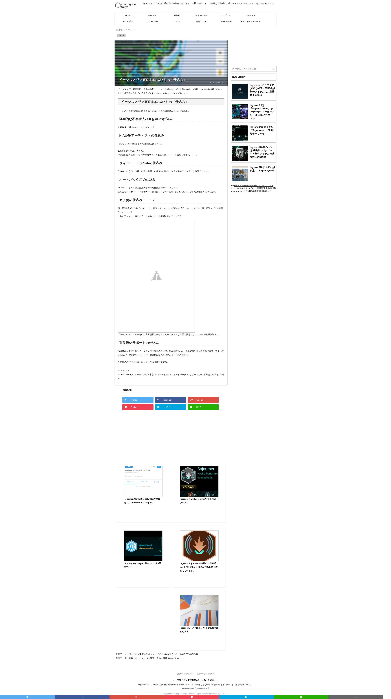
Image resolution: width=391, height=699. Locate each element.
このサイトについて (184, 674)
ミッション (250, 15)
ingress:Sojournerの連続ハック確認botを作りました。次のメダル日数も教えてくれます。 (199, 567)
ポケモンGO (152, 21)
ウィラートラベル (163, 374)
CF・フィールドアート (250, 21)
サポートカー (196, 374)
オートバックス (180, 374)
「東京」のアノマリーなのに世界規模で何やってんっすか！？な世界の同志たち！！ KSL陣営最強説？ (167, 334)
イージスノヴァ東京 (144, 374)
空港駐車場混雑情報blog (257, 191)
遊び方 (128, 15)
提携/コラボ (201, 21)
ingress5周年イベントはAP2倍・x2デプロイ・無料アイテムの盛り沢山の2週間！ (262, 152)
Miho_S (129, 374)
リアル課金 (128, 21)
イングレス (226, 15)
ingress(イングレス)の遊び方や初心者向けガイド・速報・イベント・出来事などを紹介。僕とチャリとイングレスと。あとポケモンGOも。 (195, 685)
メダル (177, 21)
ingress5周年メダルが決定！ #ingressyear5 (262, 169)
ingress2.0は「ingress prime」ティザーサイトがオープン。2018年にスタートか (262, 111)
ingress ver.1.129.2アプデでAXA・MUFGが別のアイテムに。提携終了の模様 (262, 90)
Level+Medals (225, 21)
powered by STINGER (219, 694)
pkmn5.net (190, 688)
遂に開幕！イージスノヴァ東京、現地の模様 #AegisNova (151, 658)
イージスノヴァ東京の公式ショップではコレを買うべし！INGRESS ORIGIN (161, 654)
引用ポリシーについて (206, 674)
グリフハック (201, 15)
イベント (152, 15)
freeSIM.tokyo (202, 688)
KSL (123, 374)
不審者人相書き (211, 374)
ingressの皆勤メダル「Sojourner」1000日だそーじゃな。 (262, 130)
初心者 (177, 15)
